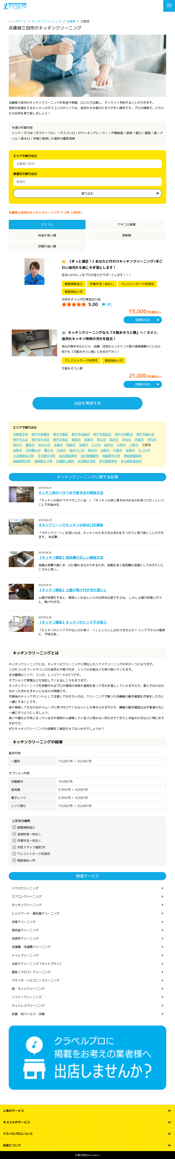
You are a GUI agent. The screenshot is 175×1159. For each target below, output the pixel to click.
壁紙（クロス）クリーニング (31, 972)
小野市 (133, 445)
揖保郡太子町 (43, 461)
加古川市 (44, 445)
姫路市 (76, 440)
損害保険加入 (26, 827)
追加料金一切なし (29, 834)
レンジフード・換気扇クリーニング (36, 913)
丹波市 (61, 450)
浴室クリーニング (24, 922)
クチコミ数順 (127, 224)
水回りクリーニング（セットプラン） (37, 964)
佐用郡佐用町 (87, 461)
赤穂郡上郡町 (65, 461)
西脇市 (70, 445)
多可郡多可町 (46, 456)
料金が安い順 (47, 235)
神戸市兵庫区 (81, 434)
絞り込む (87, 193)
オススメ (47, 224)
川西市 (121, 445)
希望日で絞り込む (25, 174)
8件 (109, 304)
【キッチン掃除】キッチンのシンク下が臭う (72, 622)
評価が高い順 (47, 246)
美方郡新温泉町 (131, 461)
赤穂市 (58, 445)
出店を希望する (87, 403)
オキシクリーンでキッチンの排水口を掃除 (70, 525)
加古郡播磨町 (90, 456)
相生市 (17, 445)
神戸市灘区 (60, 434)
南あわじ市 (76, 450)
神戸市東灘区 (41, 434)
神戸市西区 (60, 440)
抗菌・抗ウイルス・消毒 (28, 1014)
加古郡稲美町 (68, 456)
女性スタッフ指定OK (31, 847)
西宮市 (113, 440)
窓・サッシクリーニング (28, 989)
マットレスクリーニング (28, 1006)
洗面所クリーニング (25, 938)
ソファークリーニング (27, 997)
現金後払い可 (26, 860)
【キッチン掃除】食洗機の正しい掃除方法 (70, 557)
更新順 (126, 235)
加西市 (17, 450)
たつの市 (144, 450)
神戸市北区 (20, 440)
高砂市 (108, 445)
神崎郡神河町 (22, 461)
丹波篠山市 (33, 450)
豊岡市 (30, 445)
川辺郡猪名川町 (23, 456)
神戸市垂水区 (145, 434)
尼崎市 (88, 440)
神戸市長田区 (102, 434)
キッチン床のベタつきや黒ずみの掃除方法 (70, 492)
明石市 (101, 440)
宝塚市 (83, 445)
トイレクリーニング (25, 955)
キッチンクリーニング (27, 905)
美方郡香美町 (108, 461)
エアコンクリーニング (27, 896)
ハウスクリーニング (25, 888)
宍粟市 (117, 450)
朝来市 (92, 450)
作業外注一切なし (29, 840)
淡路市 (105, 450)
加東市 (130, 450)
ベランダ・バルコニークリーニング (36, 980)
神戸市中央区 (41, 440)
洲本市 (126, 440)
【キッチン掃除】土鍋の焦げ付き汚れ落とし (72, 590)
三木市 (96, 445)
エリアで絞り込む (25, 156)
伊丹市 (151, 440)
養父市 (48, 450)
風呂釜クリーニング (25, 930)
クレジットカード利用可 (33, 854)
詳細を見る (142, 320)
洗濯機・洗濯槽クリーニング (31, 947)
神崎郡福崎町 (133, 456)
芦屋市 (139, 440)
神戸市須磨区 (124, 434)
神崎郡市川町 (111, 456)
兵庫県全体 (20, 434)
